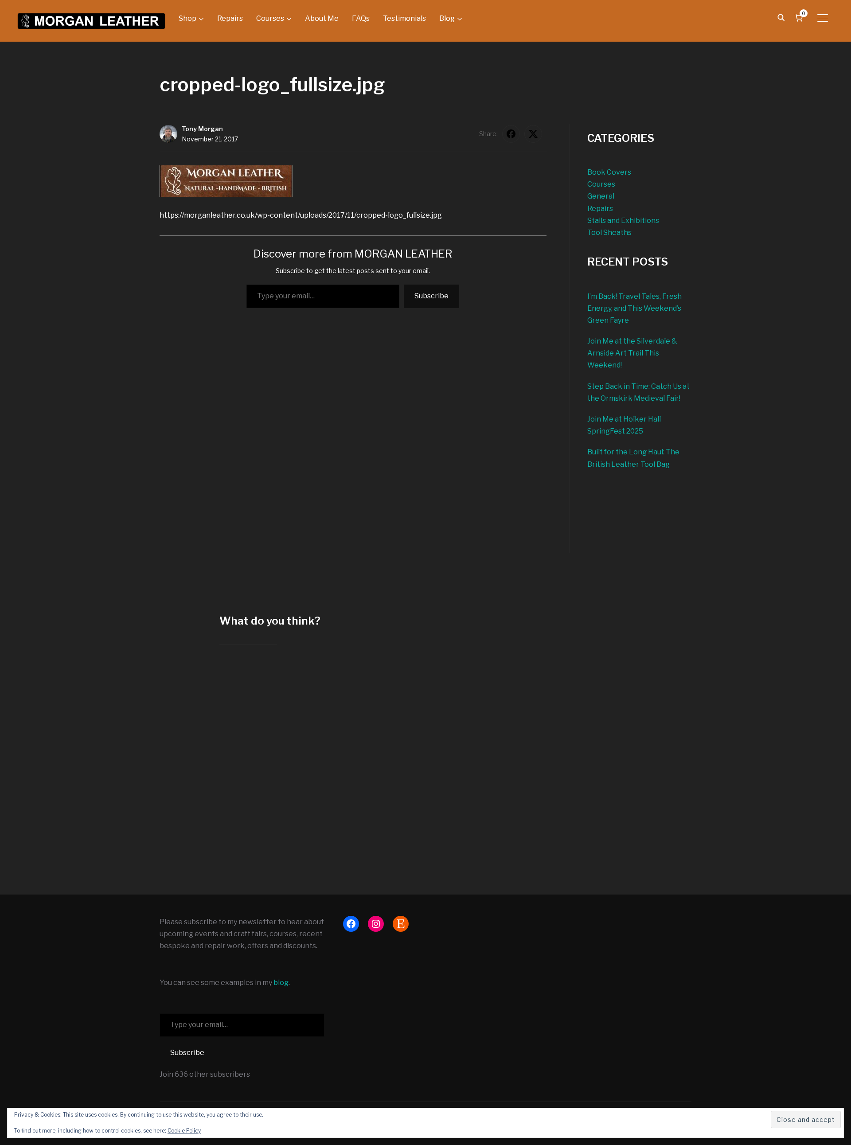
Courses (270, 18)
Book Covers (609, 172)
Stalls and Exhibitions (623, 220)
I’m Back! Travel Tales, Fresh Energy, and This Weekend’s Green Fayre (634, 308)
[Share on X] (533, 134)
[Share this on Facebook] (511, 134)
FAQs (361, 18)
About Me (322, 18)
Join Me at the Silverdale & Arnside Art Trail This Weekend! (632, 353)
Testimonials (404, 18)
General (600, 196)
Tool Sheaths (609, 232)
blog (281, 982)
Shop (187, 18)
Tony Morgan (202, 129)
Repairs (230, 18)
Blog (447, 18)
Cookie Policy (184, 1130)
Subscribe (431, 296)
